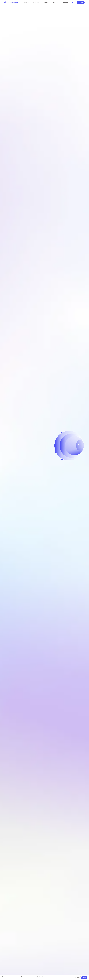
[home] (11, 2)
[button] (26, 2)
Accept (84, 977)
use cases (45, 2)
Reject (78, 977)
